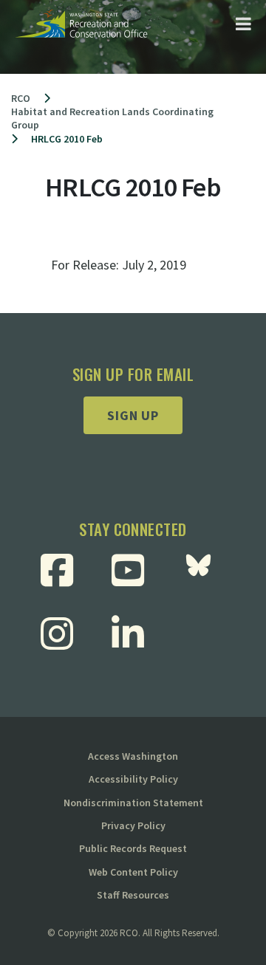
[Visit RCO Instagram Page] (62, 633)
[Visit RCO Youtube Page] (133, 570)
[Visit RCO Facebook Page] (62, 570)
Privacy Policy (133, 825)
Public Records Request (133, 848)
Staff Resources (133, 895)
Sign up (133, 415)
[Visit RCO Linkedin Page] (133, 633)
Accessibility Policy (133, 779)
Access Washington (133, 756)
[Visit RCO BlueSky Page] (204, 570)
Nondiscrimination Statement (133, 802)
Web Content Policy (133, 872)
